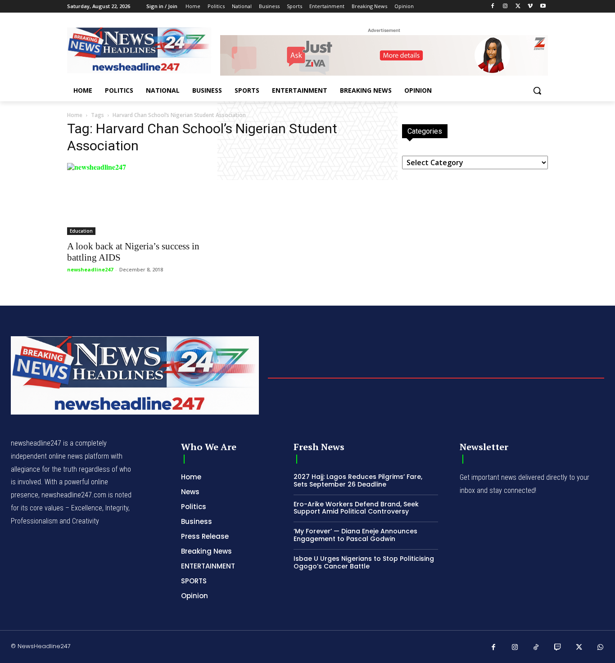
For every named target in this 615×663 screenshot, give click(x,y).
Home (74, 115)
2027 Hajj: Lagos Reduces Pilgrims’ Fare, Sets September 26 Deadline (358, 480)
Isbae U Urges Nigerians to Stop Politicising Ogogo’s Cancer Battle (364, 562)
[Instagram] (505, 6)
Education (81, 231)
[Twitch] (557, 647)
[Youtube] (543, 6)
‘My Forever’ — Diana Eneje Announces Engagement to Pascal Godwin (355, 535)
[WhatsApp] (600, 647)
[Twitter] (518, 6)
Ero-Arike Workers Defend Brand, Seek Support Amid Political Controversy (356, 508)
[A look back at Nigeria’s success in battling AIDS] (140, 199)
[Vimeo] (530, 6)
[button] (537, 90)
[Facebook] (493, 6)
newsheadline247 (90, 269)
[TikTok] (536, 647)
